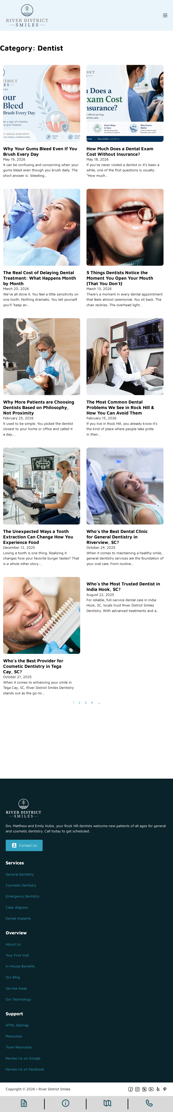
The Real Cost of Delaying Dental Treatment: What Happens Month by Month (39, 278)
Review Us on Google (23, 1058)
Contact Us (28, 845)
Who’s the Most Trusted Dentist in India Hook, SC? (123, 586)
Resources (14, 1036)
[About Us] (65, 1104)
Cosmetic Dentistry (21, 885)
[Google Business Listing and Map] (107, 1104)
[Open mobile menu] (165, 15)
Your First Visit (17, 955)
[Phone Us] (149, 1104)
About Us (13, 944)
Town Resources (19, 1047)
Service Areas (16, 988)
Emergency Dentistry (22, 896)
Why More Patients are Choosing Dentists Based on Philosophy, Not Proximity (38, 407)
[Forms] (23, 1104)
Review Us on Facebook (25, 1069)
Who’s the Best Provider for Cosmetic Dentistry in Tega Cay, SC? (33, 666)
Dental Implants (18, 918)
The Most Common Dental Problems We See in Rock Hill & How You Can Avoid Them (120, 407)
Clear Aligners (17, 907)
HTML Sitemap (17, 1025)
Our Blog (13, 977)
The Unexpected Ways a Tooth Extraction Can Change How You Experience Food (38, 537)
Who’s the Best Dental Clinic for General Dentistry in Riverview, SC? (117, 537)
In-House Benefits (20, 966)
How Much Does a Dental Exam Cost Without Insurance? (119, 151)
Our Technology (18, 999)
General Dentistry (20, 874)
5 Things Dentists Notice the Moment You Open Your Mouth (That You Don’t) (119, 278)
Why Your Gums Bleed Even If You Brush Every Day (40, 151)
